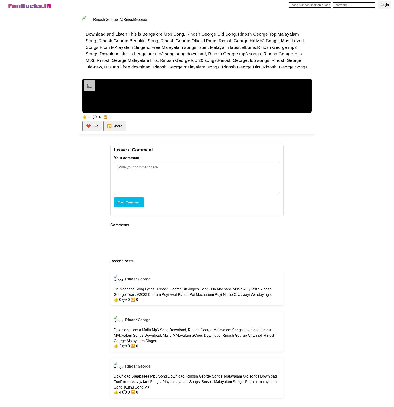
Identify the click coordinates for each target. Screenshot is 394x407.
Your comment (126, 158)
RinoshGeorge (137, 279)
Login (385, 5)
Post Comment (129, 202)
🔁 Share (114, 126)
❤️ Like (92, 126)
